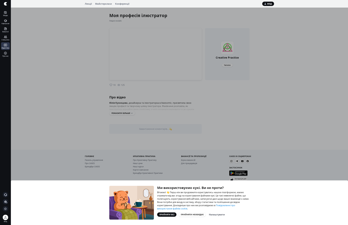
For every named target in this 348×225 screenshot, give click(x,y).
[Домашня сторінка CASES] (5, 4)
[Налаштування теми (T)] (5, 208)
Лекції (88, 3)
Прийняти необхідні (192, 214)
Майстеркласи (103, 3)
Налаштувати (217, 214)
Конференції (122, 3)
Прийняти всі (166, 214)
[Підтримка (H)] (5, 194)
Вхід (269, 3)
